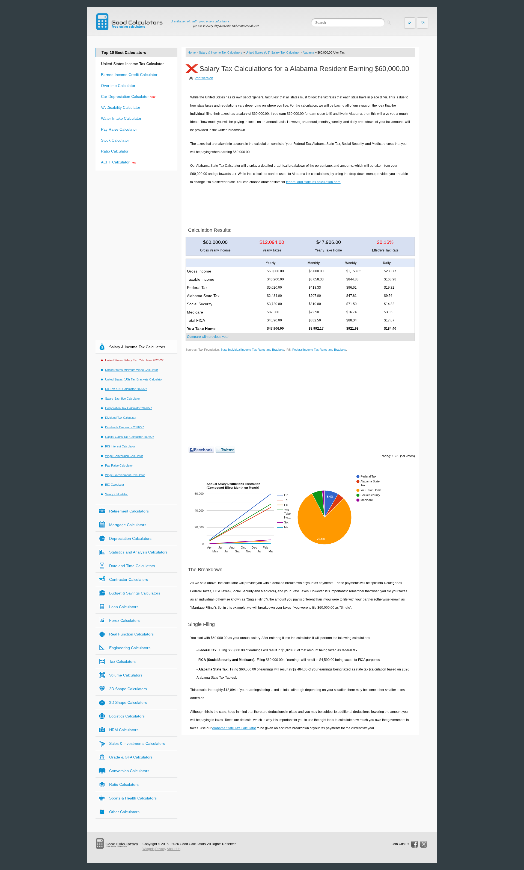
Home (192, 52)
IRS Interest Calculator (120, 446)
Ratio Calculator (115, 151)
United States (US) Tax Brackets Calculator (134, 379)
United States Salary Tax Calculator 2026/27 (134, 360)
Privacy (160, 849)
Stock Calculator (115, 140)
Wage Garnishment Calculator (125, 475)
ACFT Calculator (115, 162)
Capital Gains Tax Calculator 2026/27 (129, 436)
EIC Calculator (114, 484)
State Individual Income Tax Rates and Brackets (252, 349)
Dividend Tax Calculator (120, 417)
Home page (410, 23)
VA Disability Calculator (120, 107)
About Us (173, 849)
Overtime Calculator (118, 85)
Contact (422, 23)
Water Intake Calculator (121, 118)
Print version (204, 78)
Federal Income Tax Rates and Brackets (319, 349)
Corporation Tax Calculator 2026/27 (128, 408)
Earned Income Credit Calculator (129, 74)
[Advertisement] (300, 204)
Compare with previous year (208, 337)
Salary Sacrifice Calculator (122, 398)
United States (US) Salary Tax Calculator (273, 52)
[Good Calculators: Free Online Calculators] (129, 22)
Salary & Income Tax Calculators (220, 52)
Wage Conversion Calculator (124, 456)
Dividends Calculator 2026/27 (124, 427)
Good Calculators (193, 844)
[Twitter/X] (423, 844)
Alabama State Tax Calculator (234, 728)
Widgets (148, 849)
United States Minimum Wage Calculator (131, 369)
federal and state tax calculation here (313, 182)
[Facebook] (414, 844)
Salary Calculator (116, 494)
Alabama (308, 52)
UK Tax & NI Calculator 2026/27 (126, 389)
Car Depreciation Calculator (125, 96)
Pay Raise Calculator (119, 129)
